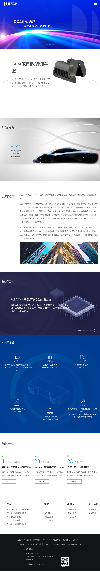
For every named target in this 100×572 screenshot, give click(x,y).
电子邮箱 (29, 560)
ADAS (46, 510)
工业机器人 (71, 510)
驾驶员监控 (48, 517)
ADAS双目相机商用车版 (16, 513)
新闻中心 (66, 540)
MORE (9, 481)
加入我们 (92, 513)
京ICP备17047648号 (75, 544)
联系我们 (92, 510)
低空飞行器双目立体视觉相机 (18, 510)
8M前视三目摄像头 (14, 517)
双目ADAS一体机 (14, 520)
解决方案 (56, 540)
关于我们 (27, 540)
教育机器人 (71, 517)
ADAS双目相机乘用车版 (16, 524)
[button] (47, 44)
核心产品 (47, 540)
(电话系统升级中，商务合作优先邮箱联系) (40, 556)
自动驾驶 (48, 513)
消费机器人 (71, 513)
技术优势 (37, 540)
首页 (19, 540)
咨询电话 (29, 549)
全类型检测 (48, 520)
